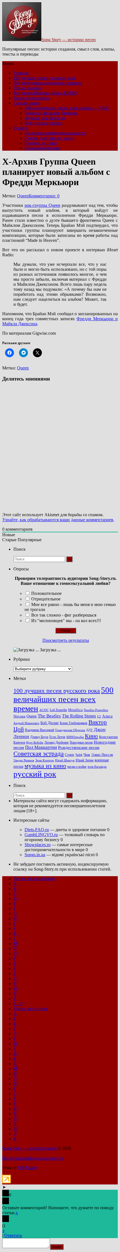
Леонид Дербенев (56, 742)
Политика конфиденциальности (55, 133)
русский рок (34, 773)
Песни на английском (34, 878)
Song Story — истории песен (68, 39)
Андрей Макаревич (26, 723)
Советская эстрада (38, 753)
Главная (20, 73)
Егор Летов (57, 737)
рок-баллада (97, 767)
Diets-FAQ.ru (37, 829)
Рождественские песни (78, 747)
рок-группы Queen (42, 205)
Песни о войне (27, 88)
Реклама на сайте (41, 143)
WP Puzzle (27, 1167)
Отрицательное (46, 599)
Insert (56, 1247)
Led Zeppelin (58, 710)
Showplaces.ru (38, 844)
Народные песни (81, 742)
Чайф (78, 754)
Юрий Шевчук (65, 760)
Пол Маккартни (41, 747)
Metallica (75, 710)
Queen (23, 195)
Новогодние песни (31, 98)
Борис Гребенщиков (73, 723)
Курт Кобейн (34, 742)
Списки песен (26, 103)
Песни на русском (30, 1008)
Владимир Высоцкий (39, 730)
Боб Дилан (49, 723)
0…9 (17, 1003)
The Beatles (49, 716)
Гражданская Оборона (70, 730)
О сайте (20, 128)
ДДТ (89, 730)
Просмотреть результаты (65, 640)
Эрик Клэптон (44, 760)
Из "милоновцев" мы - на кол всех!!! (66, 620)
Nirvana (19, 716)
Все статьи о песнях (44, 123)
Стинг (69, 755)
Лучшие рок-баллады (45, 118)
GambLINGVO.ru (41, 834)
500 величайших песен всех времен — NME (67, 108)
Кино (91, 736)
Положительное (46, 593)
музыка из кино (45, 765)
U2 (99, 716)
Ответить (13, 1235)
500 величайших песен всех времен (47, 83)
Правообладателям (42, 148)
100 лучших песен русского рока (44, 78)
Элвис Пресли (102, 754)
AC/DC (44, 710)
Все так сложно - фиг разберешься (63, 615)
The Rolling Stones (79, 716)
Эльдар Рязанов (23, 760)
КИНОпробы (75, 737)
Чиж (86, 755)
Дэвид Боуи (39, 737)
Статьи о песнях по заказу (49, 138)
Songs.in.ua (35, 854)
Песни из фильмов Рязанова (51, 113)
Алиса (107, 716)
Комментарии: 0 (44, 195)
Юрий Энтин (84, 760)
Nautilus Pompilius (96, 710)
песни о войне (77, 767)
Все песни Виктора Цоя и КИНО (45, 93)
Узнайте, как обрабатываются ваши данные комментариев (57, 519)
